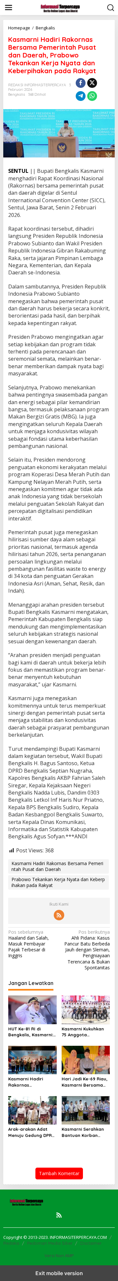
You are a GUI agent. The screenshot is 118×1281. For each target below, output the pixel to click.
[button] (111, 7)
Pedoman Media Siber (49, 1243)
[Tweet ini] (92, 83)
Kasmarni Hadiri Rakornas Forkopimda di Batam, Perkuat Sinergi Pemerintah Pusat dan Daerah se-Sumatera (32, 1082)
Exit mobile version (59, 1273)
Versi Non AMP (59, 1255)
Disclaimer (91, 1243)
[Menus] (8, 7)
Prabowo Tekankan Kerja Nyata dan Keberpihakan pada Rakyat (58, 882)
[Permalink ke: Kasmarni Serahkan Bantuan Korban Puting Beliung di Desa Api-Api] (86, 1110)
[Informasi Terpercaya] (60, 7)
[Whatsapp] (92, 96)
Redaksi (11, 1243)
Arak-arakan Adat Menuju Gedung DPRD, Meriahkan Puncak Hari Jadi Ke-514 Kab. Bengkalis (32, 1132)
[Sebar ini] (81, 83)
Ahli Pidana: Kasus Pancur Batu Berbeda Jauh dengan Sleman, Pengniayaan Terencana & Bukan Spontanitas (87, 950)
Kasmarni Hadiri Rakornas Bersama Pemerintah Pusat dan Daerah (57, 866)
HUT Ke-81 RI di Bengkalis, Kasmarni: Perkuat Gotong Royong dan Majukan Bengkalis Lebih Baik (31, 1032)
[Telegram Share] (81, 96)
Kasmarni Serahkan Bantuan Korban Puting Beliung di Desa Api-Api (83, 1132)
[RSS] (59, 915)
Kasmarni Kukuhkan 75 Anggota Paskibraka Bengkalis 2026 (85, 1032)
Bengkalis (16, 94)
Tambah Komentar (59, 1173)
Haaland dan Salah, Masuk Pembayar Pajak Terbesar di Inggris (28, 944)
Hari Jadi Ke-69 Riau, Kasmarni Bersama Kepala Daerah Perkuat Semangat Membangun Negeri (85, 1082)
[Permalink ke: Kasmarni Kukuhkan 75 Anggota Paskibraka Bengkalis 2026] (86, 1009)
